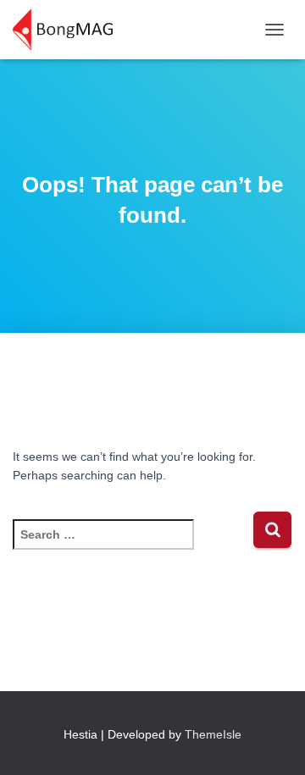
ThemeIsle (213, 734)
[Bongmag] (69, 29)
